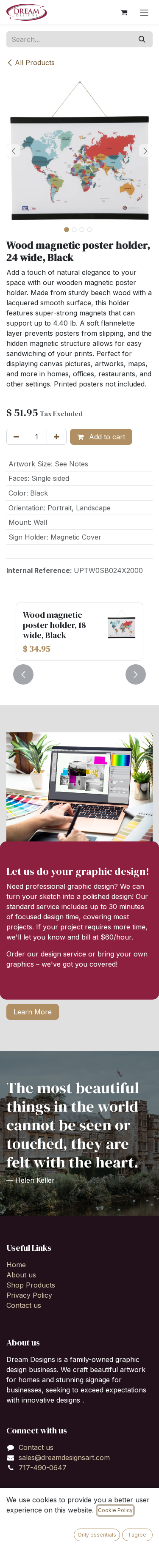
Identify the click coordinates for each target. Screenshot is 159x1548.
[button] (13, 150)
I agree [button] (137, 1535)
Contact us (23, 1305)
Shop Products (30, 1285)
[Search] (142, 39)
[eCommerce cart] (123, 12)
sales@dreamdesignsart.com (64, 1457)
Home (16, 1264)
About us (21, 1275)
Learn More (33, 1012)
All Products (35, 62)
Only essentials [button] (97, 1535)
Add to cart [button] (106, 437)
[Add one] (57, 437)
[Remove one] (16, 437)
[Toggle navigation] (144, 12)
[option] (79, 632)
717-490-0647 (43, 1467)
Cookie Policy (115, 1510)
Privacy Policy (29, 1295)
